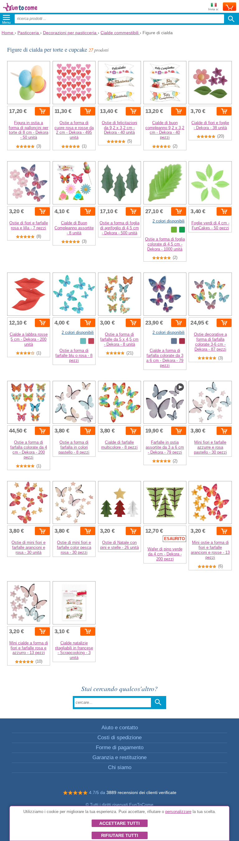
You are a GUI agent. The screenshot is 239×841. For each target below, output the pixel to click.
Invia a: (213, 9)
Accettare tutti (119, 823)
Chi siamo (119, 767)
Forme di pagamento (119, 747)
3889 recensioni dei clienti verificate (141, 792)
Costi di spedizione (119, 738)
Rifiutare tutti (119, 835)
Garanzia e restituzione (119, 757)
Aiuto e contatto (119, 728)
